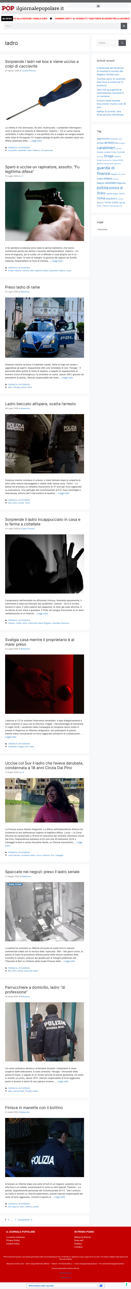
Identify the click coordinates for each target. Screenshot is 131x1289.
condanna (25, 855)
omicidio (110, 183)
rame (29, 387)
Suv (52, 855)
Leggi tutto (36, 140)
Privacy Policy (102, 229)
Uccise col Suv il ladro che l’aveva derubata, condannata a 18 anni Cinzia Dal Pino (44, 765)
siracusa (120, 199)
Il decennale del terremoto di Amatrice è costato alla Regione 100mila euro (110, 71)
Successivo (25, 1219)
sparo (68, 270)
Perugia (16, 387)
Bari (9, 971)
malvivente (32, 623)
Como (114, 152)
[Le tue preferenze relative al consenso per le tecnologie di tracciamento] (126, 1284)
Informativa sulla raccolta (41, 1285)
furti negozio (13, 1207)
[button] (98, 6)
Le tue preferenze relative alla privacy (77, 1285)
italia (119, 174)
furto (27, 746)
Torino (27, 503)
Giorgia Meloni (109, 164)
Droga (108, 156)
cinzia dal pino (14, 855)
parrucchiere (18, 1091)
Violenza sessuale (115, 206)
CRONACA (12, 147)
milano (107, 178)
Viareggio (59, 855)
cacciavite (12, 150)
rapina (109, 193)
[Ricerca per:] (108, 43)
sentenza (46, 855)
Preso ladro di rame (22, 287)
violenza (105, 206)
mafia (100, 178)
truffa (115, 202)
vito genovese (47, 150)
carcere (119, 148)
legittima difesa (41, 270)
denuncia (100, 157)
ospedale (56, 623)
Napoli (100, 183)
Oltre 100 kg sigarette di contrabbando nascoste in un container (110, 93)
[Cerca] (124, 26)
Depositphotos (66, 1277)
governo (118, 164)
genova (100, 163)
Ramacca (65, 623)
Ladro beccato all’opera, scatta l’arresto (40, 403)
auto (10, 503)
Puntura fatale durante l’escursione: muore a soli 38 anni (111, 103)
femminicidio (107, 160)
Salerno (62, 270)
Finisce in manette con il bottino (34, 1107)
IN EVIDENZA (24, 147)
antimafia (114, 139)
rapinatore (53, 270)
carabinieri (22, 150)
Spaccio (100, 202)
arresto (109, 142)
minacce (116, 179)
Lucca (38, 855)
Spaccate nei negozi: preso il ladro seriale (42, 871)
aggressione (103, 138)
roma (101, 198)
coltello (19, 623)
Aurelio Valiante (14, 270)
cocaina (107, 152)
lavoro (123, 174)
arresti (100, 143)
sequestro (111, 198)
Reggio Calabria (119, 194)
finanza (115, 160)
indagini (114, 174)
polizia (23, 387)
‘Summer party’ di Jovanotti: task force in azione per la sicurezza (65, 18)
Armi (120, 139)
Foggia (21, 746)
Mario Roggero (44, 623)
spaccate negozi (31, 971)
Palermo (36, 150)
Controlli (120, 152)
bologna (122, 143)
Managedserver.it (65, 1273)
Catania (11, 623)
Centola (25, 270)
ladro (29, 150)
